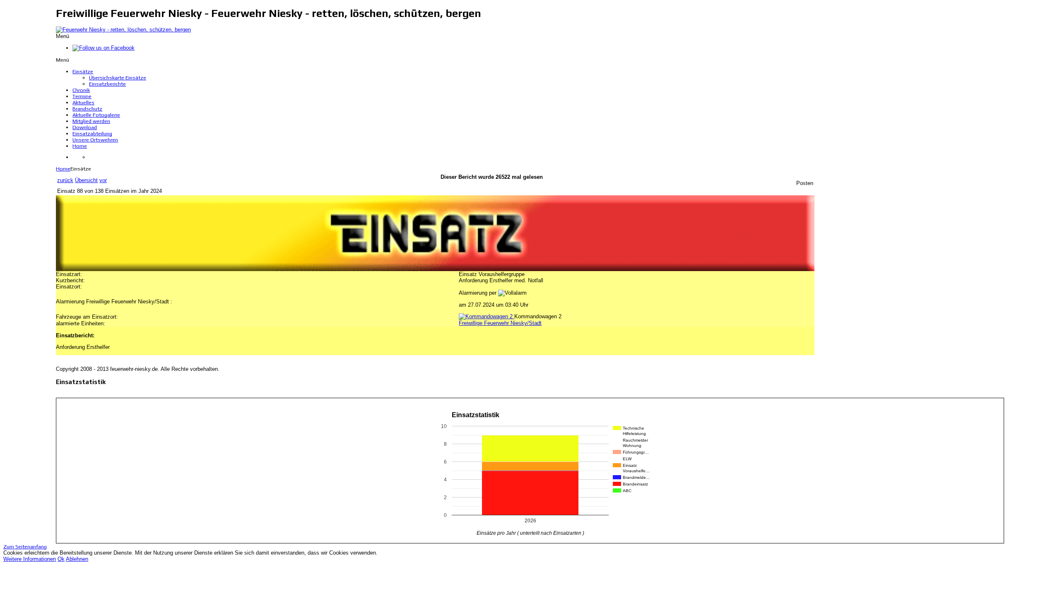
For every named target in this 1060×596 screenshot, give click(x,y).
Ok (61, 559)
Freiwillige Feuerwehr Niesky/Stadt (500, 323)
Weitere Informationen (29, 559)
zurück (65, 180)
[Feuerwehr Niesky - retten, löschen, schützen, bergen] (123, 29)
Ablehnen (77, 559)
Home (63, 169)
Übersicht (86, 180)
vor (103, 180)
